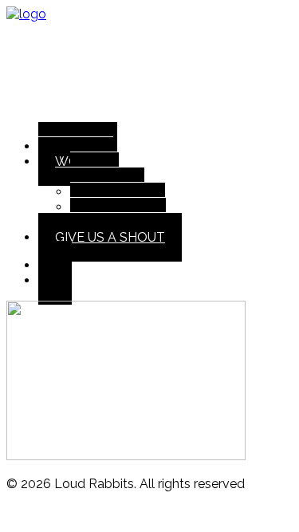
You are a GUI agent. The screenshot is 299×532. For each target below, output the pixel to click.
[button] (55, 280)
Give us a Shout (110, 237)
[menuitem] (165, 146)
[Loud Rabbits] (149, 66)
